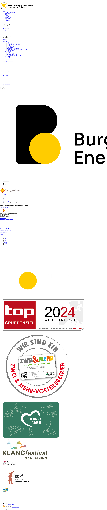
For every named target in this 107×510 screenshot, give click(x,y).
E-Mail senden (5, 29)
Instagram (5, 197)
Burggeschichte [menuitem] (10, 45)
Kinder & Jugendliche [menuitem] (11, 53)
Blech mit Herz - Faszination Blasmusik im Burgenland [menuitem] (17, 49)
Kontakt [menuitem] (6, 19)
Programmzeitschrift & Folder (5, 230)
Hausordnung (5, 500)
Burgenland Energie (11, 504)
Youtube (5, 198)
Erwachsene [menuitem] (9, 52)
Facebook (5, 196)
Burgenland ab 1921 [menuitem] (10, 46)
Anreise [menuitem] (6, 15)
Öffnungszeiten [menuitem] (7, 13)
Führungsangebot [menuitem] (8, 51)
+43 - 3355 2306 (6, 28)
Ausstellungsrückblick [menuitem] (11, 50)
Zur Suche (10, 0)
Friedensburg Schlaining (7, 201)
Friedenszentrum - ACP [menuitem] (9, 67)
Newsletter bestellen (4, 232)
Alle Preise (5, 39)
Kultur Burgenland (15, 507)
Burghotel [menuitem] (6, 63)
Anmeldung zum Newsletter (8, 61)
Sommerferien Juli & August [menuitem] (12, 54)
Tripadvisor (6, 199)
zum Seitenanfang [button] (3, 509)
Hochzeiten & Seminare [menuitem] (9, 64)
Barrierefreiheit (5, 499)
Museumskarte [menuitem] (7, 18)
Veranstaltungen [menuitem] (8, 56)
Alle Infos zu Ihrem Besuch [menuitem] (10, 12)
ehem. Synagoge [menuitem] (10, 47)
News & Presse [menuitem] (7, 20)
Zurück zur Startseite (4, 207)
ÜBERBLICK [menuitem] (9, 43)
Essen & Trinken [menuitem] (8, 17)
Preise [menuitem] (6, 14)
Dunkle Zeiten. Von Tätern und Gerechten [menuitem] (14, 44)
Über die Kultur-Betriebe (4, 228)
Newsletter (4, 30)
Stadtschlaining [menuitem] (7, 68)
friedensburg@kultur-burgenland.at (6, 219)
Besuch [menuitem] (4, 11)
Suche (7, 181)
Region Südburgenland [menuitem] (9, 69)
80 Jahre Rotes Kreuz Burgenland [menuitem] (13, 48)
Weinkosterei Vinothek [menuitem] (9, 66)
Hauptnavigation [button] (3, 88)
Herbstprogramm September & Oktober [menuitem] (14, 55)
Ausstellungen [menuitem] (5, 41)
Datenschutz (5, 498)
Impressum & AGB (6, 497)
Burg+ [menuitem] (4, 62)
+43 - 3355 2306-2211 (7, 84)
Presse (1, 234)
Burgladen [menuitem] (7, 16)
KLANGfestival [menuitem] (5, 75)
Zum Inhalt (2, 0)
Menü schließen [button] (3, 87)
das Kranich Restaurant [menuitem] (9, 65)
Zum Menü (6, 0)
